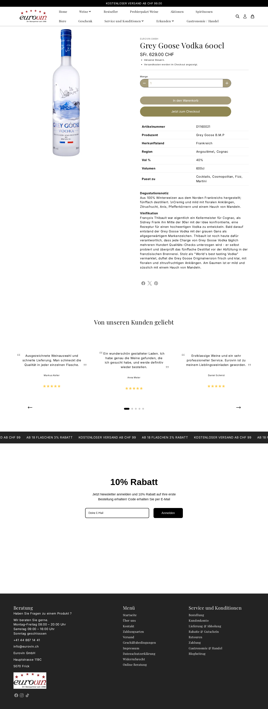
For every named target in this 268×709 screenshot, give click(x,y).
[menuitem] (237, 16)
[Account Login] (245, 16)
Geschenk (85, 21)
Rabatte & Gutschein (204, 631)
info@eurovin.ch (26, 646)
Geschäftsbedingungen (139, 642)
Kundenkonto (199, 620)
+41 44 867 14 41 (26, 640)
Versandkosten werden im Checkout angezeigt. (171, 64)
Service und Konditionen (122, 21)
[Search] (237, 16)
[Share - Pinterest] (156, 283)
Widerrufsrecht (134, 659)
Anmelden (168, 513)
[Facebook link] (16, 695)
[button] (29, 409)
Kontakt (129, 626)
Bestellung (196, 615)
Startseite (130, 615)
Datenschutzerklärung (139, 654)
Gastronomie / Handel (203, 21)
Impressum (131, 648)
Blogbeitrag (197, 654)
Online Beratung (135, 664)
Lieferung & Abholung (205, 626)
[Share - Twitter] (149, 283)
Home (63, 11)
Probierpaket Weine (144, 11)
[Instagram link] (22, 695)
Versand (129, 637)
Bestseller (111, 11)
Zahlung (195, 642)
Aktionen (177, 11)
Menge (144, 76)
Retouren (195, 637)
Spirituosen (204, 11)
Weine (83, 11)
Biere (62, 21)
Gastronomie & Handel (205, 648)
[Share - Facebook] (143, 283)
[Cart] (252, 16)
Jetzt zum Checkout (185, 111)
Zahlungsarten (133, 631)
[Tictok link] (27, 695)
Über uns (129, 620)
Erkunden (163, 21)
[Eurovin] (33, 16)
